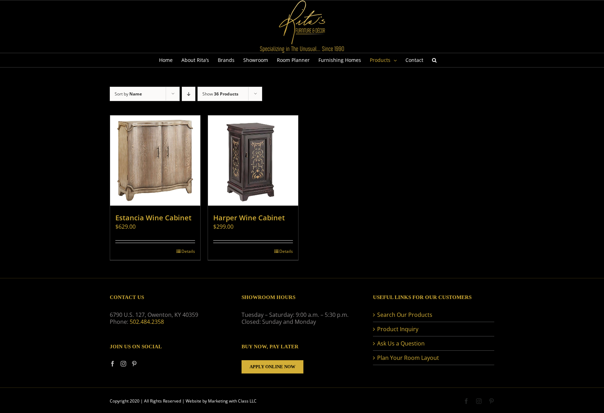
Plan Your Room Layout (408, 357)
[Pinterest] (134, 363)
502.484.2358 (147, 322)
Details (188, 251)
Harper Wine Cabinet (249, 217)
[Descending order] (188, 94)
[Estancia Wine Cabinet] (155, 160)
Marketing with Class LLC (232, 401)
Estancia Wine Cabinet (153, 217)
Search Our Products (404, 314)
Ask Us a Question (401, 343)
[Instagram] (123, 363)
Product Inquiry (397, 329)
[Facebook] (112, 363)
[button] (434, 60)
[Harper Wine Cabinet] (253, 160)
